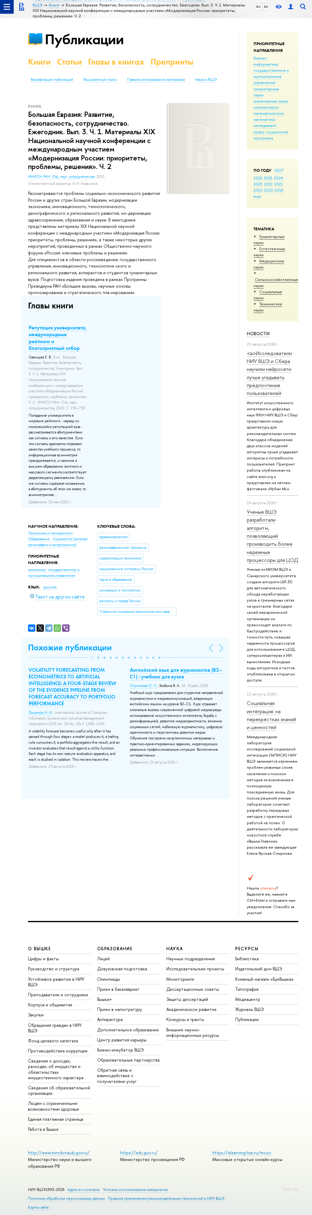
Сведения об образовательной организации (59, 1090)
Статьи (69, 61)
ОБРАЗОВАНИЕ (115, 948)
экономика (263, 138)
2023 (258, 184)
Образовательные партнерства (128, 1060)
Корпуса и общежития (50, 1005)
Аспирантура (110, 1019)
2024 (278, 178)
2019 (268, 190)
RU (258, 7)
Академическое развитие (191, 1009)
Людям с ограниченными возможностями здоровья (53, 1106)
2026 (258, 178)
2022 (268, 184)
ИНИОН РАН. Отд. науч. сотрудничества (61, 176)
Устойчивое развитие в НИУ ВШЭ (56, 981)
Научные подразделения (190, 959)
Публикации (84, 39)
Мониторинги (180, 979)
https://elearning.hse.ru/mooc (241, 1153)
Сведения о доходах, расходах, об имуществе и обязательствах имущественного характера (55, 1069)
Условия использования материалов (135, 1189)
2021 (278, 184)
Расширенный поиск (100, 79)
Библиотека (247, 959)
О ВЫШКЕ (39, 948)
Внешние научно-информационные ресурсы (192, 1032)
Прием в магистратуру (119, 1009)
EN (266, 7)
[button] (92, 658)
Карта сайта (38, 1207)
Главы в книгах (116, 61)
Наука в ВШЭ (206, 79)
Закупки (36, 1015)
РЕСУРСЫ (246, 948)
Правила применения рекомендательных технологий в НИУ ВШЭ (166, 1198)
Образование (39, 539)
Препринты (172, 61)
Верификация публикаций (52, 79)
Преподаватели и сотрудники (58, 995)
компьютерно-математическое (269, 110)
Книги (39, 61)
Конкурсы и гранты (185, 1019)
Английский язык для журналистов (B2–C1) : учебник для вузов (176, 673)
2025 (268, 178)
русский (50, 587)
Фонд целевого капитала (53, 1041)
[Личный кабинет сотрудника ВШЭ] (290, 7)
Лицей (103, 959)
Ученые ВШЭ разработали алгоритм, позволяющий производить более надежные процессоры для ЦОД (272, 535)
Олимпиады (108, 979)
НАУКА (174, 948)
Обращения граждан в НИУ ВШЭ (55, 1027)
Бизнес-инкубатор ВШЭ (120, 1050)
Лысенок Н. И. (41, 712)
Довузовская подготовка (122, 969)
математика (264, 119)
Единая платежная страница (55, 1119)
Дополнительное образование (128, 1030)
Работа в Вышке (43, 1129)
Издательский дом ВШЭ (258, 969)
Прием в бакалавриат (118, 989)
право (259, 132)
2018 (279, 190)
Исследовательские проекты (195, 969)
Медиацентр (247, 999)
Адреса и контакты (83, 1189)
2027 (279, 170)
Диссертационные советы (192, 989)
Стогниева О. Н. (143, 685)
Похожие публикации (70, 647)
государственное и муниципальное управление (271, 76)
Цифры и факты (43, 959)
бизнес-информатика (266, 61)
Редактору (290, 1188)
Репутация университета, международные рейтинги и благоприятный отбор (58, 337)
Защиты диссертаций (187, 999)
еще (257, 196)
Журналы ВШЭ (249, 1009)
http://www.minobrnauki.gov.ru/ (59, 1153)
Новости (258, 333)
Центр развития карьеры (122, 1040)
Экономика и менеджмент (50, 533)
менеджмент (265, 125)
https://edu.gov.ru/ (139, 1153)
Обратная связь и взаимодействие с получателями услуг (116, 1075)
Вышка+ (104, 999)
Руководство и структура (53, 969)
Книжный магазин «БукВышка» (264, 979)
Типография (247, 989)
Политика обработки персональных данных (66, 1198)
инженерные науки (271, 101)
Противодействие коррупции (57, 1051)
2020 (258, 190)
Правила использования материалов (156, 79)
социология (277, 132)
